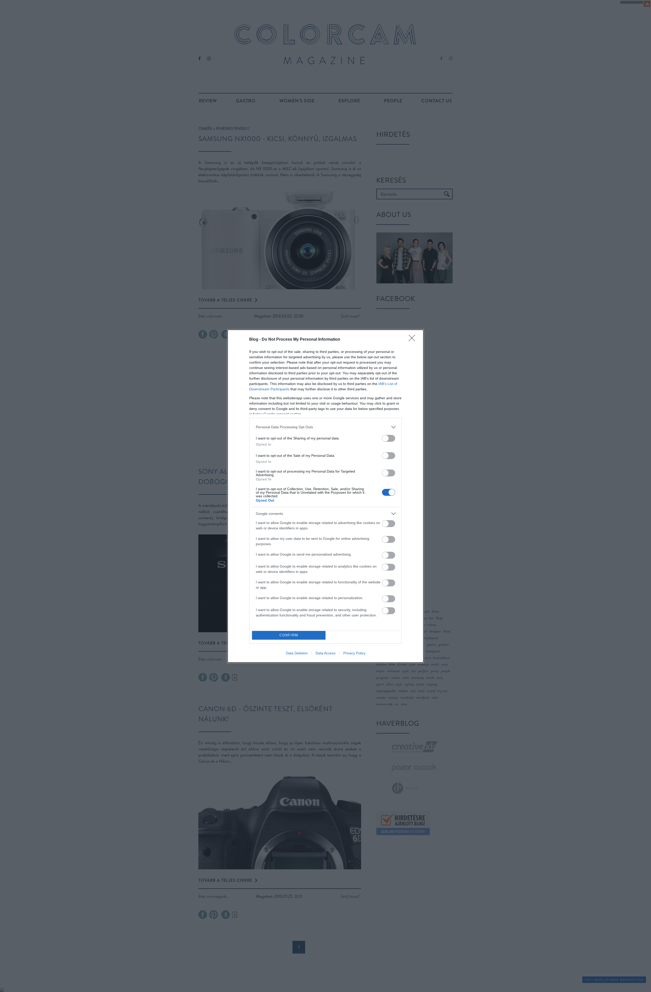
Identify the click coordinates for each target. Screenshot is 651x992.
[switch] (388, 438)
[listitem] (325, 427)
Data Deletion (297, 653)
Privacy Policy (354, 653)
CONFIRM (288, 635)
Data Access (325, 653)
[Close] (413, 340)
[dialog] (325, 496)
